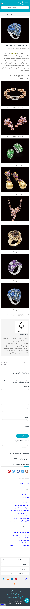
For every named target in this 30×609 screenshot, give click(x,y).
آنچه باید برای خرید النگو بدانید (22, 513)
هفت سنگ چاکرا (25, 497)
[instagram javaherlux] (26, 472)
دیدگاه (26, 387)
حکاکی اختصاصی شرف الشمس (22, 508)
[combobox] (17, 7)
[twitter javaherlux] (13, 472)
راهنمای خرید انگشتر (24, 502)
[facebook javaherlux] (18, 472)
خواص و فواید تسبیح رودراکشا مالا (21, 518)
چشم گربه (26, 362)
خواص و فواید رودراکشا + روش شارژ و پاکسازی (18, 545)
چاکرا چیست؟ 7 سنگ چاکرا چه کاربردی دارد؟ (19, 535)
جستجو (3, 7)
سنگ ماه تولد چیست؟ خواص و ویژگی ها (20, 532)
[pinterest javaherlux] (9, 472)
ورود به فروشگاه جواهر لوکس (22, 483)
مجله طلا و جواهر (20, 14)
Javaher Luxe (9, 48)
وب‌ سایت (26, 426)
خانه (28, 14)
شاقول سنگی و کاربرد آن (24, 540)
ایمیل (26, 417)
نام (27, 408)
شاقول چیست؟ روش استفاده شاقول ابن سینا (19, 521)
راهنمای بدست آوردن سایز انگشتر (21, 505)
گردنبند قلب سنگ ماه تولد (23, 500)
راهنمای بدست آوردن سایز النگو (22, 516)
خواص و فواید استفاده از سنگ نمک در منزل (19, 510)
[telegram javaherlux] (22, 472)
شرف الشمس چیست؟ (24, 538)
